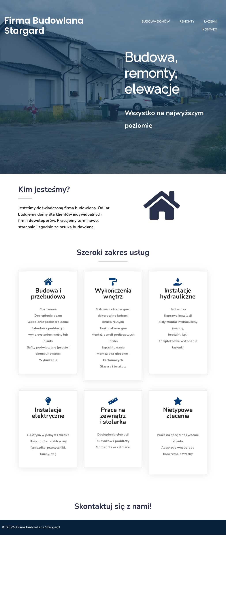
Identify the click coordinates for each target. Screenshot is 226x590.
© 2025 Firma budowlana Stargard (31, 527)
